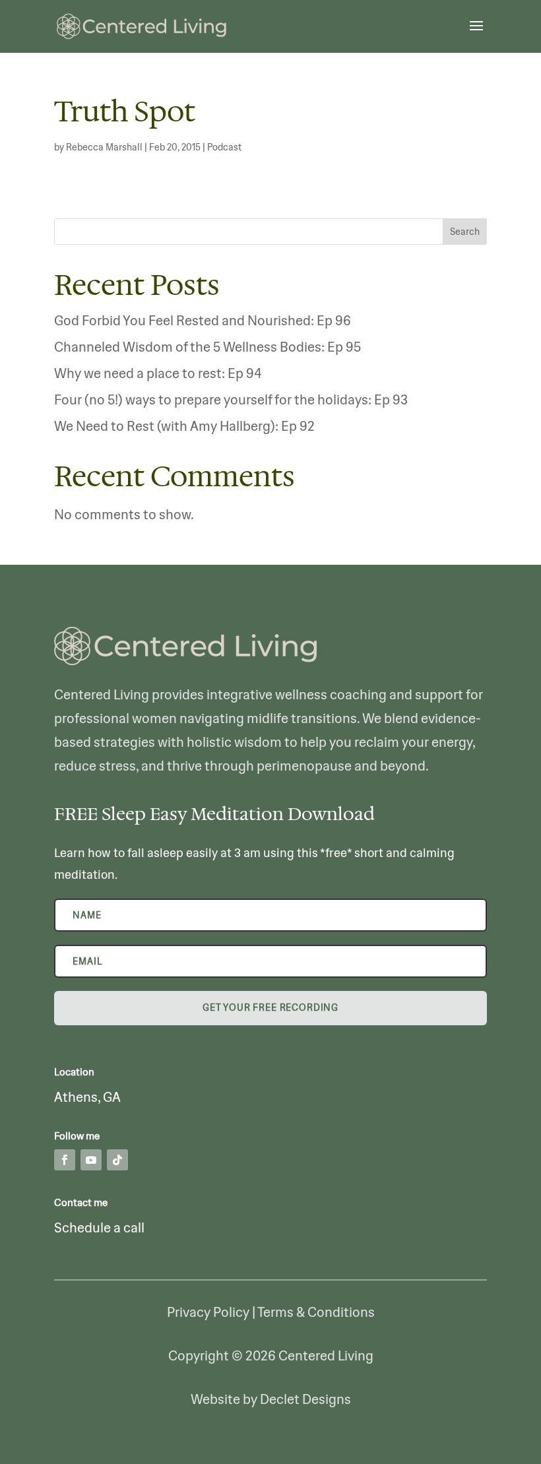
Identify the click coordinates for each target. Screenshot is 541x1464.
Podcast (224, 147)
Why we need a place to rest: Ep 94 (158, 373)
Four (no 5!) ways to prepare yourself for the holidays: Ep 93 (231, 399)
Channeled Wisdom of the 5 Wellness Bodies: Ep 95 (207, 346)
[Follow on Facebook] (64, 1159)
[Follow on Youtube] (91, 1159)
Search (465, 232)
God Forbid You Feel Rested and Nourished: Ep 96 (202, 320)
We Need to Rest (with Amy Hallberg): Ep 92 (184, 426)
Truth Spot (124, 110)
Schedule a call (99, 1227)
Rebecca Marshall (104, 147)
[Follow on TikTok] (117, 1159)
